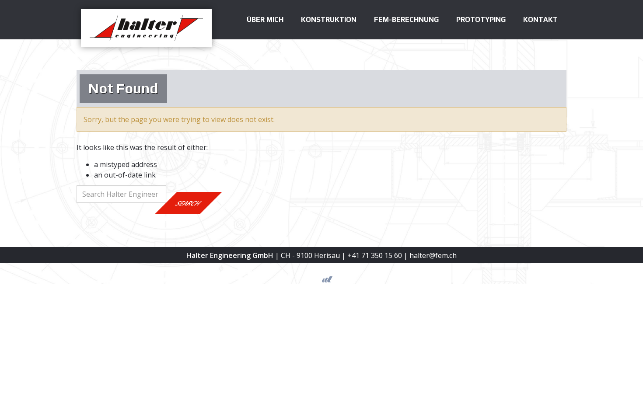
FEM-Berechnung (406, 19)
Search (188, 203)
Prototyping (481, 19)
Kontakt (540, 19)
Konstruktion (328, 19)
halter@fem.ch (433, 255)
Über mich (265, 19)
